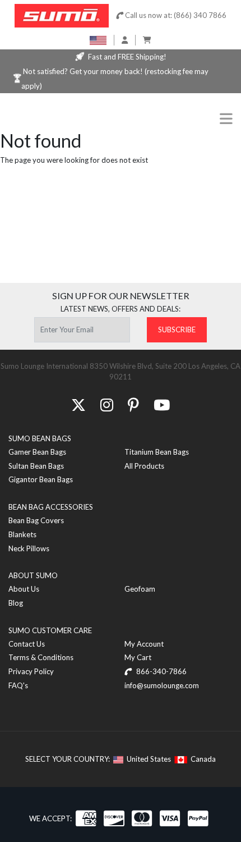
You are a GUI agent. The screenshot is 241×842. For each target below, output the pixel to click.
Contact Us (26, 643)
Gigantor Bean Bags (40, 479)
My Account (144, 643)
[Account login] (125, 39)
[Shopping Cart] (147, 39)
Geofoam (139, 588)
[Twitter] (78, 405)
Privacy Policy (31, 671)
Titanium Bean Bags (156, 451)
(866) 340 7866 (200, 15)
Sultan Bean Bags (36, 465)
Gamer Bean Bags (37, 451)
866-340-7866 (161, 671)
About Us (23, 588)
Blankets (22, 534)
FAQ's (18, 685)
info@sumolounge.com (161, 685)
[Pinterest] (133, 405)
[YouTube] (162, 405)
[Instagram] (106, 405)
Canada (201, 758)
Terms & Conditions (40, 657)
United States (147, 758)
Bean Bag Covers (36, 520)
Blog (15, 602)
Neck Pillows (28, 548)
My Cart (137, 657)
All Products (144, 465)
